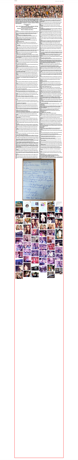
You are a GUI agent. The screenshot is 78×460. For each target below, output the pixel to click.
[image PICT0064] (27, 384)
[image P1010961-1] (51, 226)
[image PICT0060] (51, 397)
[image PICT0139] (51, 315)
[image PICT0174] (27, 267)
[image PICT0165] (59, 278)
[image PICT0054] (43, 406)
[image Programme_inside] (35, 204)
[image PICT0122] (59, 326)
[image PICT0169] (59, 271)
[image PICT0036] (35, 419)
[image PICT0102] (51, 349)
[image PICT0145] (51, 301)
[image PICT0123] (51, 329)
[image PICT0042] (51, 417)
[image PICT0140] (59, 305)
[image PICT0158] (27, 288)
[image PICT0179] (59, 257)
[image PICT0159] (59, 285)
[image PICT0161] (35, 274)
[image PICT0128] (59, 319)
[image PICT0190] (51, 246)
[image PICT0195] (43, 262)
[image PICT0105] (43, 338)
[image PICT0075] (19, 365)
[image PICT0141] (43, 304)
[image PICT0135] (35, 309)
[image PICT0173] (35, 267)
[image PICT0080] (43, 372)
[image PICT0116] (59, 333)
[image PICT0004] (51, 239)
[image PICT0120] (19, 324)
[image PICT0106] (59, 340)
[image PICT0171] (19, 268)
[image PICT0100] (35, 350)
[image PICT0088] (35, 370)
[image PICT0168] (27, 274)
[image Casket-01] (19, 204)
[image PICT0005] (35, 239)
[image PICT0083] (51, 390)
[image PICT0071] (51, 383)
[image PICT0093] (19, 358)
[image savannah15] (19, 222)
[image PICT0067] (59, 367)
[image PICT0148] (27, 295)
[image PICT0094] (43, 358)
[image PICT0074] (51, 370)
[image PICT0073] (43, 393)
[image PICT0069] (27, 391)
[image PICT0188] (19, 262)
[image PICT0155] (19, 296)
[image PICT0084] (59, 388)
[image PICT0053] (19, 406)
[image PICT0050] (51, 403)
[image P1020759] (35, 210)
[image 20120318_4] (43, 227)
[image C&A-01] (27, 221)
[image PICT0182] (19, 241)
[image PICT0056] (43, 400)
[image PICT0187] (35, 260)
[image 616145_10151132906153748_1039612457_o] (51, 214)
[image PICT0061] (59, 395)
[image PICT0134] (27, 308)
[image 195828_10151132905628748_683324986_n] (43, 218)
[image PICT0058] (27, 397)
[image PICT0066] (59, 374)
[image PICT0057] (19, 399)
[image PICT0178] (27, 252)
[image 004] (27, 230)
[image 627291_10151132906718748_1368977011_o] (27, 215)
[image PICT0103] (59, 347)
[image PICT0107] (51, 342)
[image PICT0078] (59, 381)
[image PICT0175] (59, 243)
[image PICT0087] (19, 372)
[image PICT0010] (35, 232)
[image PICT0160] (51, 282)
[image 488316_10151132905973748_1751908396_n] (51, 220)
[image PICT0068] (43, 365)
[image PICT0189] (43, 240)
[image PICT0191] (43, 247)
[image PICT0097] (59, 353)
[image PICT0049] (59, 401)
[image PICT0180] (27, 259)
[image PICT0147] (43, 297)
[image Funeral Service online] (59, 204)
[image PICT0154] (35, 296)
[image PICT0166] (27, 281)
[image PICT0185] (35, 253)
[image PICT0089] (27, 363)
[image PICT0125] (35, 329)
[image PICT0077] (43, 386)
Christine (15, 0)
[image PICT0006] (27, 238)
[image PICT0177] (59, 250)
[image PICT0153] (19, 282)
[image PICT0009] (51, 233)
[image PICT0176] (27, 245)
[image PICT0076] (35, 391)
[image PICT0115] (51, 336)
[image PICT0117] (43, 331)
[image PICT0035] (27, 418)
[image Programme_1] (27, 206)
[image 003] (59, 224)
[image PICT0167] (35, 282)
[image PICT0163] (19, 275)
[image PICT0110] (19, 344)
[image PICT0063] (35, 384)
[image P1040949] (59, 210)
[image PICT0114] (27, 336)
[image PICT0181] (59, 264)
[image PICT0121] (43, 324)
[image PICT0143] (35, 302)
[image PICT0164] (43, 276)
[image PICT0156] (43, 290)
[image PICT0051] (27, 404)
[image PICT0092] (35, 356)
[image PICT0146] (59, 299)
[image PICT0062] (19, 392)
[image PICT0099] (19, 351)
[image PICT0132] (27, 315)
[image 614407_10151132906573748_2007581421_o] (19, 216)
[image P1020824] (19, 210)
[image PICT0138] (59, 312)
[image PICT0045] (19, 413)
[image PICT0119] (35, 322)
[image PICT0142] (19, 303)
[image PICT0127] (51, 322)
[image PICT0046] (35, 411)
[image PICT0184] (19, 248)
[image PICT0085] (43, 379)
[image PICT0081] (27, 370)
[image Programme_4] (43, 206)
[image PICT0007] (19, 234)
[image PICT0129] (43, 317)
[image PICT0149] (59, 292)
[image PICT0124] (27, 329)
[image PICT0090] (51, 356)
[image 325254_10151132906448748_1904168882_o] (59, 216)
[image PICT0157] (35, 289)
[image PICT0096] (51, 363)
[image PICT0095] (59, 360)
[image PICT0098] (43, 351)
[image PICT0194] (51, 261)
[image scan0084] (59, 234)
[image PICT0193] (43, 254)
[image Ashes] (51, 206)
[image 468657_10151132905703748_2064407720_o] (35, 216)
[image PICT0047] (27, 411)
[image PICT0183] (35, 246)
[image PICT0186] (19, 255)
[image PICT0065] (51, 376)
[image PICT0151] (51, 292)
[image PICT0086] (19, 378)
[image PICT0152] (43, 283)
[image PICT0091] (27, 356)
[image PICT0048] (51, 410)
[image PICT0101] (27, 349)
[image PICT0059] (35, 397)
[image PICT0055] (59, 408)
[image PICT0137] (43, 311)
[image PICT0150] (19, 289)
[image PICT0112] (19, 337)
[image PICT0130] (19, 317)
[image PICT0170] (43, 269)
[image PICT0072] (27, 377)
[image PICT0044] (43, 413)
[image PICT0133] (51, 308)
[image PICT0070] (19, 385)
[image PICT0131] (35, 316)
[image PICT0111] (43, 345)
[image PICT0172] (51, 268)
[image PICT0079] (35, 377)
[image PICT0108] (27, 343)
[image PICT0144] (27, 302)
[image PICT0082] (35, 363)
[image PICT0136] (19, 310)
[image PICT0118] (19, 330)
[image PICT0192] (51, 254)
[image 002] (35, 224)
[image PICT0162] (51, 275)
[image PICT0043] (59, 415)
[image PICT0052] (35, 404)
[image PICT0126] (27, 322)
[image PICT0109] (35, 343)
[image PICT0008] (43, 233)
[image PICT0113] (35, 336)
